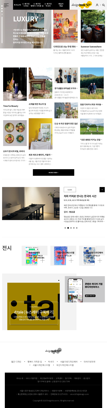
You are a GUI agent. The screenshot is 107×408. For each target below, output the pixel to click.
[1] (65, 228)
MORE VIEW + (53, 172)
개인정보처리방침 (46, 378)
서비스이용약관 (31, 378)
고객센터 (59, 378)
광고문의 (86, 378)
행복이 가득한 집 (35, 362)
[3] (2, 11)
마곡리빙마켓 (89, 362)
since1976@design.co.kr (79, 394)
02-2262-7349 (65, 381)
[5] (77, 228)
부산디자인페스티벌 (65, 365)
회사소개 (19, 378)
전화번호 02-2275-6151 (59, 394)
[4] (2, 30)
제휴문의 (77, 378)
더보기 (102, 189)
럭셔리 (51, 362)
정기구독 (68, 378)
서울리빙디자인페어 (69, 362)
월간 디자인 (16, 362)
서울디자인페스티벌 (41, 365)
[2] (68, 228)
